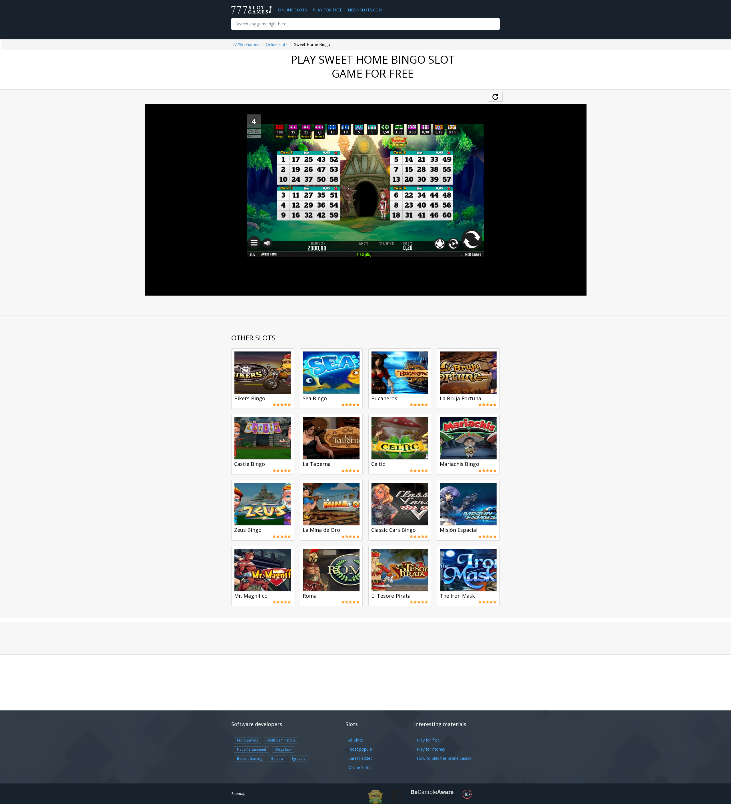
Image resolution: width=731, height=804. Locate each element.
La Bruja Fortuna (460, 398)
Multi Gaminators (281, 740)
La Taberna (317, 464)
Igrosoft (298, 758)
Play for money (431, 749)
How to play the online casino (444, 758)
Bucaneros (384, 398)
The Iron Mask (457, 596)
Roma (310, 596)
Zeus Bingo (248, 530)
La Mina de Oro (321, 530)
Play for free (428, 740)
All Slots (355, 740)
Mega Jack (283, 749)
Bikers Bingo (249, 398)
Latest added (360, 758)
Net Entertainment (251, 749)
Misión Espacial (458, 530)
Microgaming (247, 740)
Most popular (360, 749)
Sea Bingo (315, 398)
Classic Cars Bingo (393, 530)
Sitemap (238, 793)
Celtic (378, 464)
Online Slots (292, 10)
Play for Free (327, 10)
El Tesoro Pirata (391, 596)
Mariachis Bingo (459, 464)
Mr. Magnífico (251, 596)
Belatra (277, 758)
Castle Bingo (249, 464)
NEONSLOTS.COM (365, 10)
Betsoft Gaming (249, 758)
